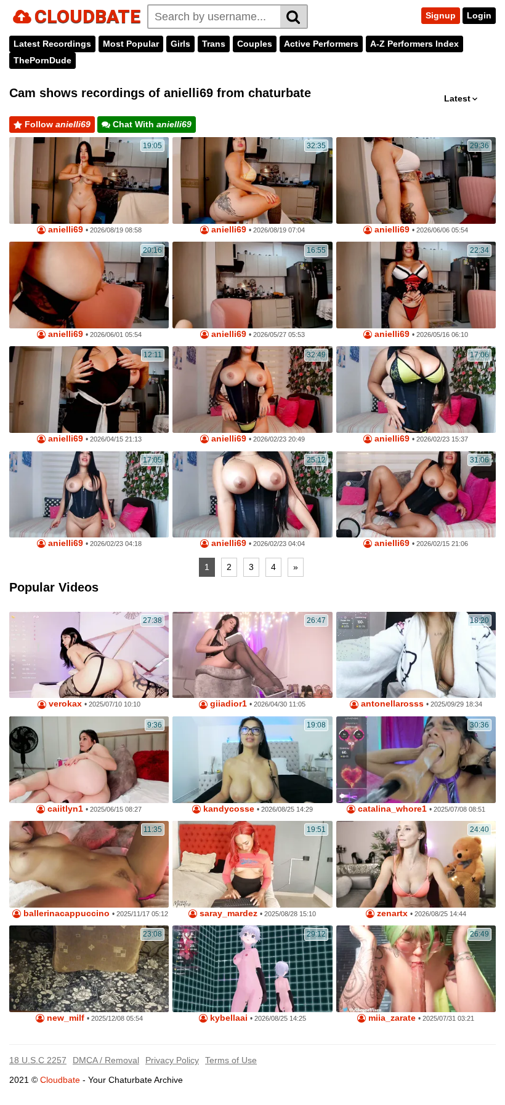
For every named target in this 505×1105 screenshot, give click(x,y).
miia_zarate (391, 1018)
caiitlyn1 (64, 809)
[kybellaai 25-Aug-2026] (252, 968)
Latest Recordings (52, 44)
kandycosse (227, 809)
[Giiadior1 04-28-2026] (252, 655)
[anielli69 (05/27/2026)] (252, 285)
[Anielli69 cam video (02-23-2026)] (416, 389)
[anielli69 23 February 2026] (89, 494)
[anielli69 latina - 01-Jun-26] (89, 285)
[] (294, 16)
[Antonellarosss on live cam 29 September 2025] (416, 655)
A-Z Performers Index (414, 44)
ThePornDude (42, 60)
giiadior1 (227, 703)
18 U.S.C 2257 (38, 1060)
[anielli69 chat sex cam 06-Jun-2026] (416, 180)
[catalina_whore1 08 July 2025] (416, 759)
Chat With (151, 124)
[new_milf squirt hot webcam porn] (89, 968)
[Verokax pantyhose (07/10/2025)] (89, 655)
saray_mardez (227, 913)
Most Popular (131, 44)
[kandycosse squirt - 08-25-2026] (252, 759)
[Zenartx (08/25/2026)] (416, 864)
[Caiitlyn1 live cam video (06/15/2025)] (89, 759)
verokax (64, 703)
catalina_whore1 (391, 809)
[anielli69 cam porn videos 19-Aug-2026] (252, 180)
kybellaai (228, 1018)
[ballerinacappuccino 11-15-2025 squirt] (89, 864)
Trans (213, 44)
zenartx (391, 913)
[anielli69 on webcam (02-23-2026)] (252, 494)
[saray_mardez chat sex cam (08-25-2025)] (252, 864)
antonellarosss (391, 703)
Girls (180, 44)
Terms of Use (231, 1060)
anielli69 (64, 229)
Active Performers (321, 44)
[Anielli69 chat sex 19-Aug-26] (89, 180)
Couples (254, 44)
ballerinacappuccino (65, 913)
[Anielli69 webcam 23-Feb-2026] (252, 389)
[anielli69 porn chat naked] (416, 285)
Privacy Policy (172, 1060)
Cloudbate (60, 1080)
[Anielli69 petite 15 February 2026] (416, 494)
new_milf (64, 1018)
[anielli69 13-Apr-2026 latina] (89, 389)
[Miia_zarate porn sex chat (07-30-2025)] (416, 968)
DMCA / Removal (106, 1060)
